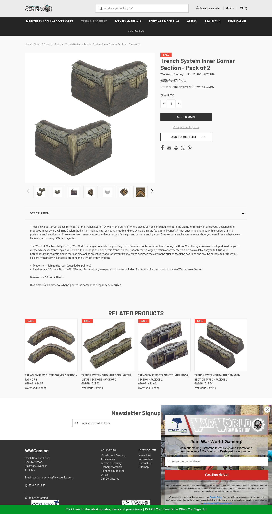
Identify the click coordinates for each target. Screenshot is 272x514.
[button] (204, 87)
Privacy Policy (215, 497)
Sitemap (144, 467)
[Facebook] (162, 147)
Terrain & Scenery (94, 21)
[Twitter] (183, 147)
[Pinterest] (190, 147)
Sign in (203, 8)
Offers (192, 21)
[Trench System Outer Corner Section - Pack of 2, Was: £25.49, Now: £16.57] (51, 345)
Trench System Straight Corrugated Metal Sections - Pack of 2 (106, 377)
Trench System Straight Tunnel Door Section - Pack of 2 (163, 377)
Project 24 (212, 21)
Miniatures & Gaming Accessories (49, 21)
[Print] (176, 147)
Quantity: (167, 95)
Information (237, 21)
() (245, 8)
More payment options (186, 127)
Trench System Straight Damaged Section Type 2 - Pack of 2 (217, 377)
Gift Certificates (110, 478)
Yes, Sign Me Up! (216, 474)
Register (216, 8)
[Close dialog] (267, 409)
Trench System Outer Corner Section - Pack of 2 (51, 377)
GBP (229, 8)
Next (152, 192)
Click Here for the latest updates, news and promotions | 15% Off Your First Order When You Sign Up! (136, 509)
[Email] (169, 147)
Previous (28, 192)
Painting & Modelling (164, 21)
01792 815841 (37, 485)
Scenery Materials (128, 21)
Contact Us (136, 30)
